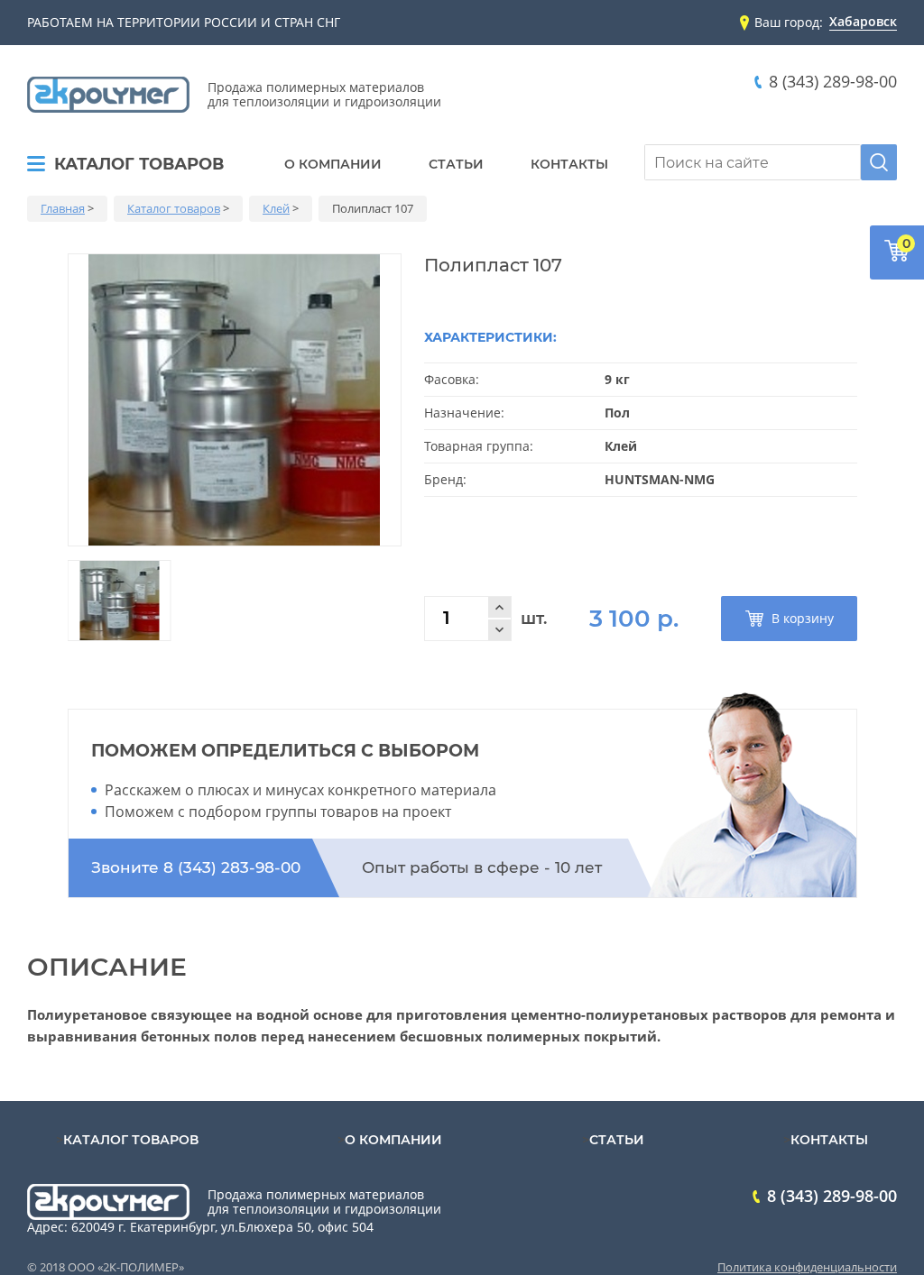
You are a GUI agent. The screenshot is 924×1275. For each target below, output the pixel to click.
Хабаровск (863, 22)
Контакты (569, 164)
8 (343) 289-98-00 (833, 81)
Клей (276, 208)
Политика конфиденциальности (807, 1267)
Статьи (456, 164)
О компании (333, 164)
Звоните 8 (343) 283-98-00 (195, 867)
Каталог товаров (139, 165)
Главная (63, 208)
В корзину (803, 618)
